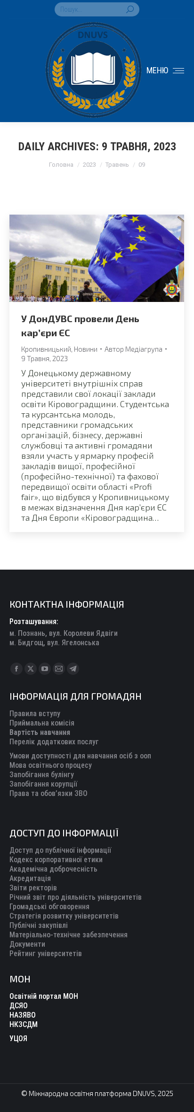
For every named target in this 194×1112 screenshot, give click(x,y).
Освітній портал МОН (43, 996)
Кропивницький (46, 349)
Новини (85, 349)
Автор (133, 349)
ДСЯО (18, 1005)
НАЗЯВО (22, 1015)
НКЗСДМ (23, 1024)
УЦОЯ (18, 1038)
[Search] (130, 9)
